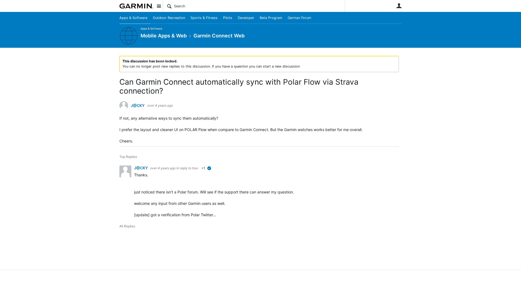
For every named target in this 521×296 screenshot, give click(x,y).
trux (195, 168)
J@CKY (138, 105)
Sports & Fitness (204, 18)
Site (159, 6)
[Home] (136, 6)
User (399, 5)
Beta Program (271, 18)
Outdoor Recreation (169, 18)
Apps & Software (133, 18)
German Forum (299, 18)
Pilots (227, 18)
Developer (246, 18)
